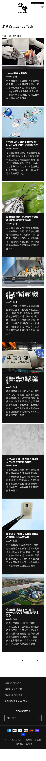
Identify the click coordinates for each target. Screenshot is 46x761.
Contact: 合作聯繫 (13, 689)
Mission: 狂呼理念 (13, 683)
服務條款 (19, 744)
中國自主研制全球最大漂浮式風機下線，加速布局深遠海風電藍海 (22, 380)
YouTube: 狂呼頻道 (13, 695)
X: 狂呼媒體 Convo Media (16, 701)
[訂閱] (38, 718)
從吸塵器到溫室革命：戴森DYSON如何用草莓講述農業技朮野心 (22, 612)
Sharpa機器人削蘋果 (16, 73)
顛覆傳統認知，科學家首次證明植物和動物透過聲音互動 (22, 219)
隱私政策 (38, 740)
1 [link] (7, 660)
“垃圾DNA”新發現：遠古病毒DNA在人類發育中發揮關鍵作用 (22, 143)
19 (37, 660)
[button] (3, 8)
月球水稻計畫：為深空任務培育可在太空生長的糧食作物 (22, 461)
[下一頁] (23, 667)
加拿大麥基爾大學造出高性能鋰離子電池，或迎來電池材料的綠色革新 (22, 295)
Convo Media (17, 740)
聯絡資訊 (29, 744)
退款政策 (29, 740)
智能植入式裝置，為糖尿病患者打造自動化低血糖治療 (22, 536)
